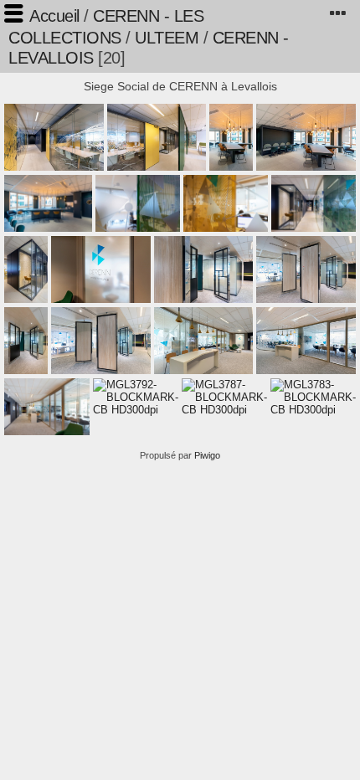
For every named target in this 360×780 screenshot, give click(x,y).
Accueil (54, 16)
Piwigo (207, 455)
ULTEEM (166, 37)
